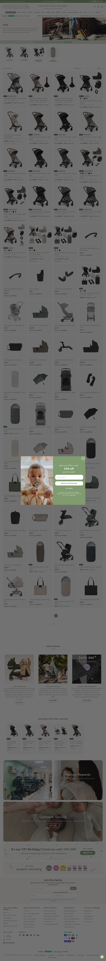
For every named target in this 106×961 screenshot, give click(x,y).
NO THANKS (69, 488)
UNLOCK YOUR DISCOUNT (69, 483)
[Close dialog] (83, 458)
